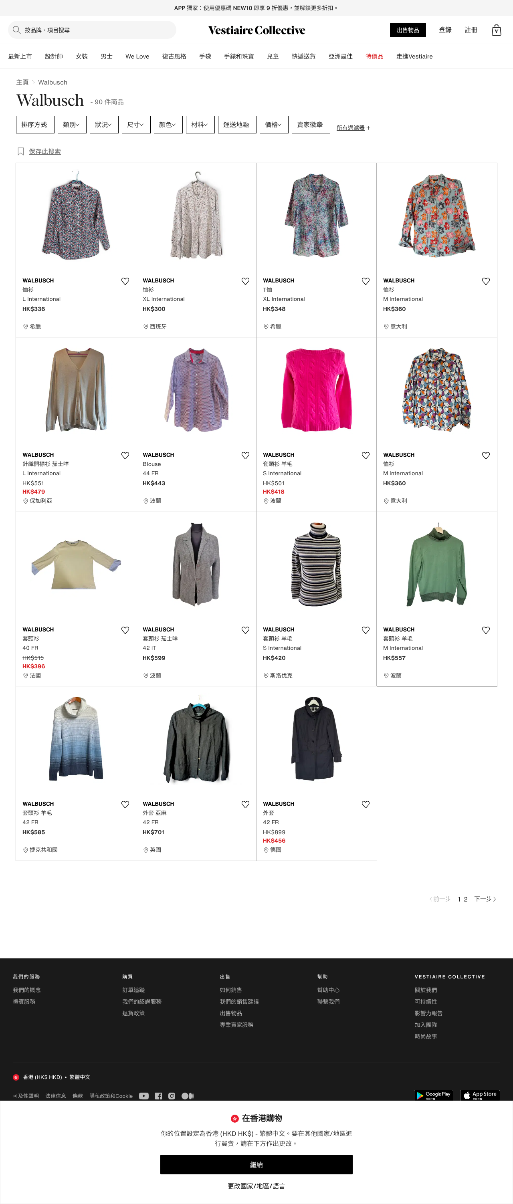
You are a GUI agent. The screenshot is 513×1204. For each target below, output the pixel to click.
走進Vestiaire (414, 56)
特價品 (375, 56)
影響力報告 (429, 1013)
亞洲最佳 (341, 56)
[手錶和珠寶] (260, 56)
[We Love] (156, 56)
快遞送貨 (304, 56)
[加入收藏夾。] (125, 281)
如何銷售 (231, 990)
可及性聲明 (26, 1096)
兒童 (273, 56)
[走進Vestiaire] (439, 56)
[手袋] (217, 56)
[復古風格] (193, 56)
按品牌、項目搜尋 (47, 30)
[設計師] (69, 56)
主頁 (22, 82)
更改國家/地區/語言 (256, 1186)
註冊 (471, 30)
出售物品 (408, 30)
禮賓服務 (24, 1002)
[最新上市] (38, 56)
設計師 (54, 56)
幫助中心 (328, 990)
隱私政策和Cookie (111, 1096)
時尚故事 (426, 1037)
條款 (78, 1096)
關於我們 (426, 990)
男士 (107, 56)
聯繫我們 (328, 1002)
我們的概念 (27, 990)
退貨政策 (133, 1013)
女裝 (82, 56)
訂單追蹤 (133, 990)
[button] (496, 30)
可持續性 (426, 1002)
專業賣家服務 (236, 1025)
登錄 (445, 30)
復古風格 (174, 56)
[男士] (119, 56)
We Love (137, 56)
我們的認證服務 (142, 1002)
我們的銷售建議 (239, 1002)
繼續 (256, 1165)
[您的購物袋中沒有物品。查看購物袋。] (496, 30)
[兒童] (285, 56)
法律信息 (55, 1096)
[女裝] (94, 56)
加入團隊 (426, 1025)
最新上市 (20, 56)
